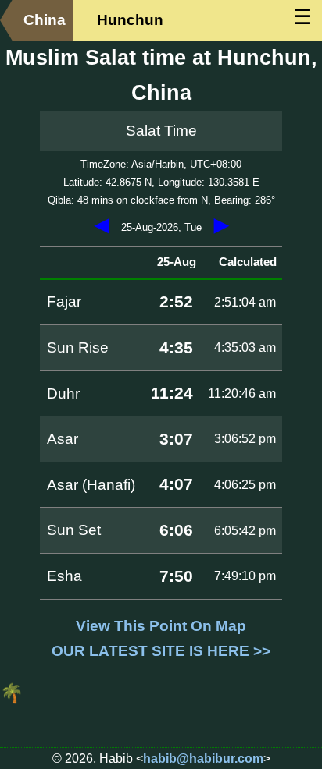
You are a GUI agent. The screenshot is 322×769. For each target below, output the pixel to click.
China (44, 20)
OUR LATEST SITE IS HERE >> (161, 651)
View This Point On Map (161, 626)
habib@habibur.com (203, 758)
